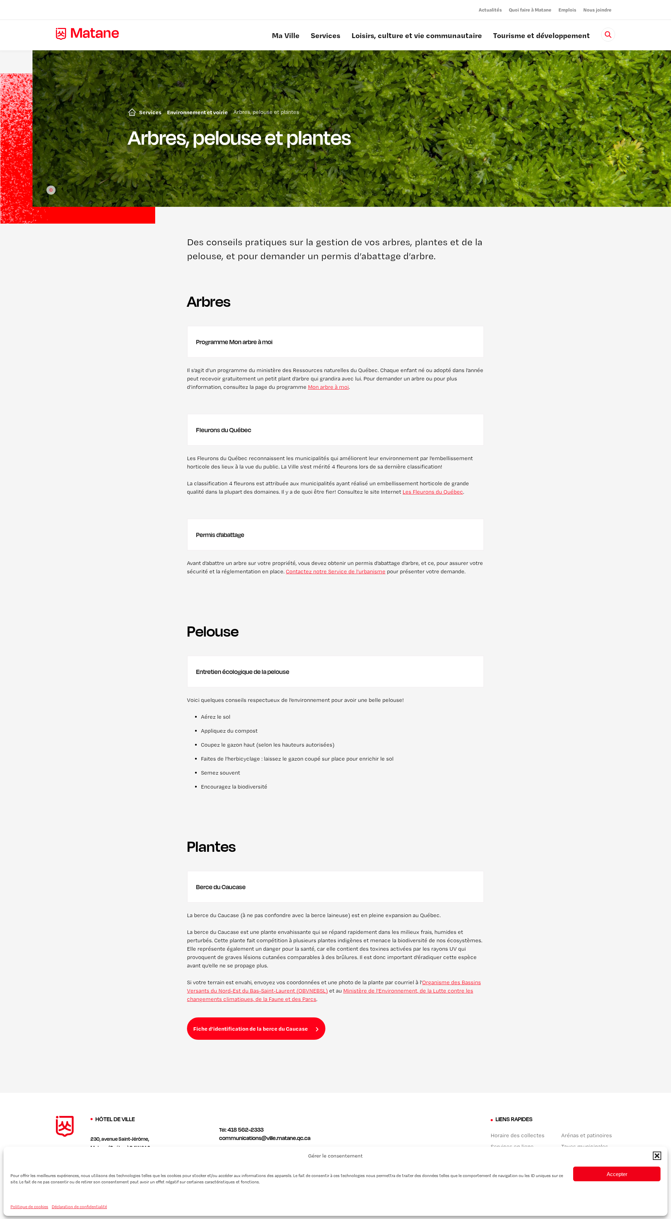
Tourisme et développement (541, 36)
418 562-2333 (246, 1129)
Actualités (490, 10)
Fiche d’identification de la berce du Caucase (250, 1028)
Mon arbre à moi (328, 387)
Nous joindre (597, 10)
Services (325, 36)
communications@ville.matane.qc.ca (264, 1137)
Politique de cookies (29, 1206)
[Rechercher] (608, 35)
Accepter (617, 1174)
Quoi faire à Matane (530, 10)
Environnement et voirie (197, 112)
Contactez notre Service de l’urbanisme (335, 571)
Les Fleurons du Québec (433, 491)
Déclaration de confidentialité (79, 1206)
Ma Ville (286, 36)
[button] (657, 1155)
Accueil (131, 112)
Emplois (567, 10)
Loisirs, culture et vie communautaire (417, 36)
